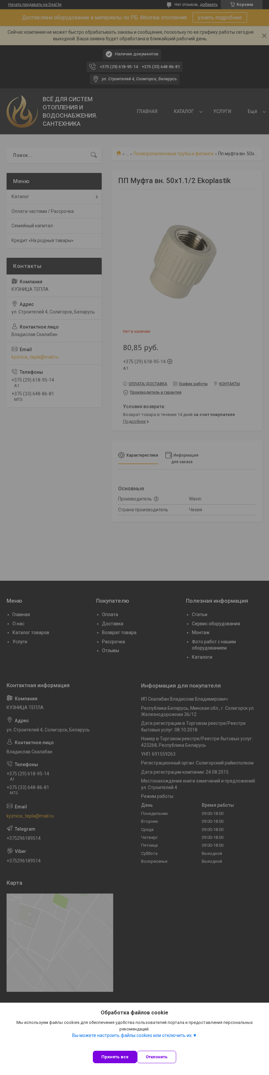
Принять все (115, 1056)
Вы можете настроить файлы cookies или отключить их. (132, 1035)
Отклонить (157, 1056)
